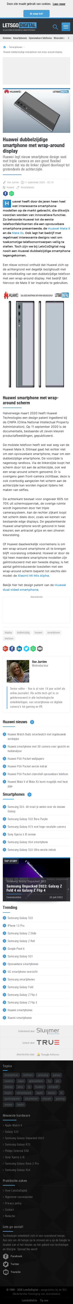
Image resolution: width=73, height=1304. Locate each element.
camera (9, 1081)
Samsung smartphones (21, 979)
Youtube (16, 1272)
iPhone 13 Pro (16, 925)
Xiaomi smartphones (20, 1018)
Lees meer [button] (59, 4)
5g (49, 1081)
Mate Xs (18, 233)
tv (61, 1092)
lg (29, 1086)
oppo (21, 1081)
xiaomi (51, 1092)
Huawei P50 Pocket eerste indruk (27, 766)
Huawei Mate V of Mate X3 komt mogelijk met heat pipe (38, 784)
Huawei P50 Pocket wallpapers (26, 758)
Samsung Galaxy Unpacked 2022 (24, 1138)
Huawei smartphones (20, 1010)
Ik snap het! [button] (36, 13)
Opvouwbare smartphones (23, 964)
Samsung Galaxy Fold (20, 987)
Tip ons (44, 1300)
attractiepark (24, 1092)
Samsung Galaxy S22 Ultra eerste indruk (32, 850)
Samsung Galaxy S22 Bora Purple (28, 819)
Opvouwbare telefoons (40, 38)
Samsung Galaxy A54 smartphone (28, 842)
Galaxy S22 (12, 1132)
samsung (43, 1075)
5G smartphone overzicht (22, 972)
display (8, 632)
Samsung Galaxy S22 (20, 918)
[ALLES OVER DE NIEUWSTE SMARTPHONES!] (19, 25)
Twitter (15, 1264)
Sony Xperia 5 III (14, 1157)
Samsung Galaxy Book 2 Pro (22, 1163)
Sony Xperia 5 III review (22, 834)
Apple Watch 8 (13, 1125)
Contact (9, 1209)
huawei (38, 632)
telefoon (9, 638)
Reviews (7, 38)
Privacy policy (13, 1203)
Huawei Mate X (59, 228)
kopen (8, 1092)
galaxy (56, 1075)
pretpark (53, 1086)
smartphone (53, 632)
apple (39, 1092)
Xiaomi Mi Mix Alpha (33, 575)
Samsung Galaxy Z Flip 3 (22, 1002)
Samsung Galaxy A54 (18, 1170)
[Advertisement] (36, 70)
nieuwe (47, 1098)
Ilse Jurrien (13, 182)
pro (58, 1081)
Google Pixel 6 (16, 948)
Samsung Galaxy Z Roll (21, 941)
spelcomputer (12, 1098)
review (8, 1104)
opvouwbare (36, 1081)
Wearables (59, 38)
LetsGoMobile (29, 1300)
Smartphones (20, 38)
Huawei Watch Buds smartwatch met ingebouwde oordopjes (37, 737)
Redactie (10, 1216)
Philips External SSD (17, 1151)
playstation (31, 1098)
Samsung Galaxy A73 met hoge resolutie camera (37, 826)
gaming (60, 1098)
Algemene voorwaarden (19, 1197)
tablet (20, 1104)
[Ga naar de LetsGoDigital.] (6, 47)
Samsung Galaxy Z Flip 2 (22, 995)
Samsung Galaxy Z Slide (22, 933)
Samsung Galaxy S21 (20, 956)
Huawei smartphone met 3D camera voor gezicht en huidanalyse (38, 749)
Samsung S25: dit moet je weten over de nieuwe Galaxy (36, 809)
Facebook (16, 1256)
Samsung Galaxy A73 (18, 1144)
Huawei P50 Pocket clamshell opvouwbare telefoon (38, 774)
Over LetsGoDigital (16, 1190)
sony (20, 1086)
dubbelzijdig (23, 632)
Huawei (10, 187)
